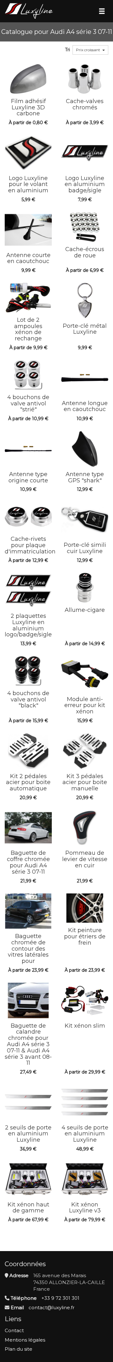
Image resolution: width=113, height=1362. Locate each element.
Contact (14, 1330)
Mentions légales (25, 1340)
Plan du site (18, 1349)
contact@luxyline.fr (51, 1307)
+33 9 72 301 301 (60, 1298)
